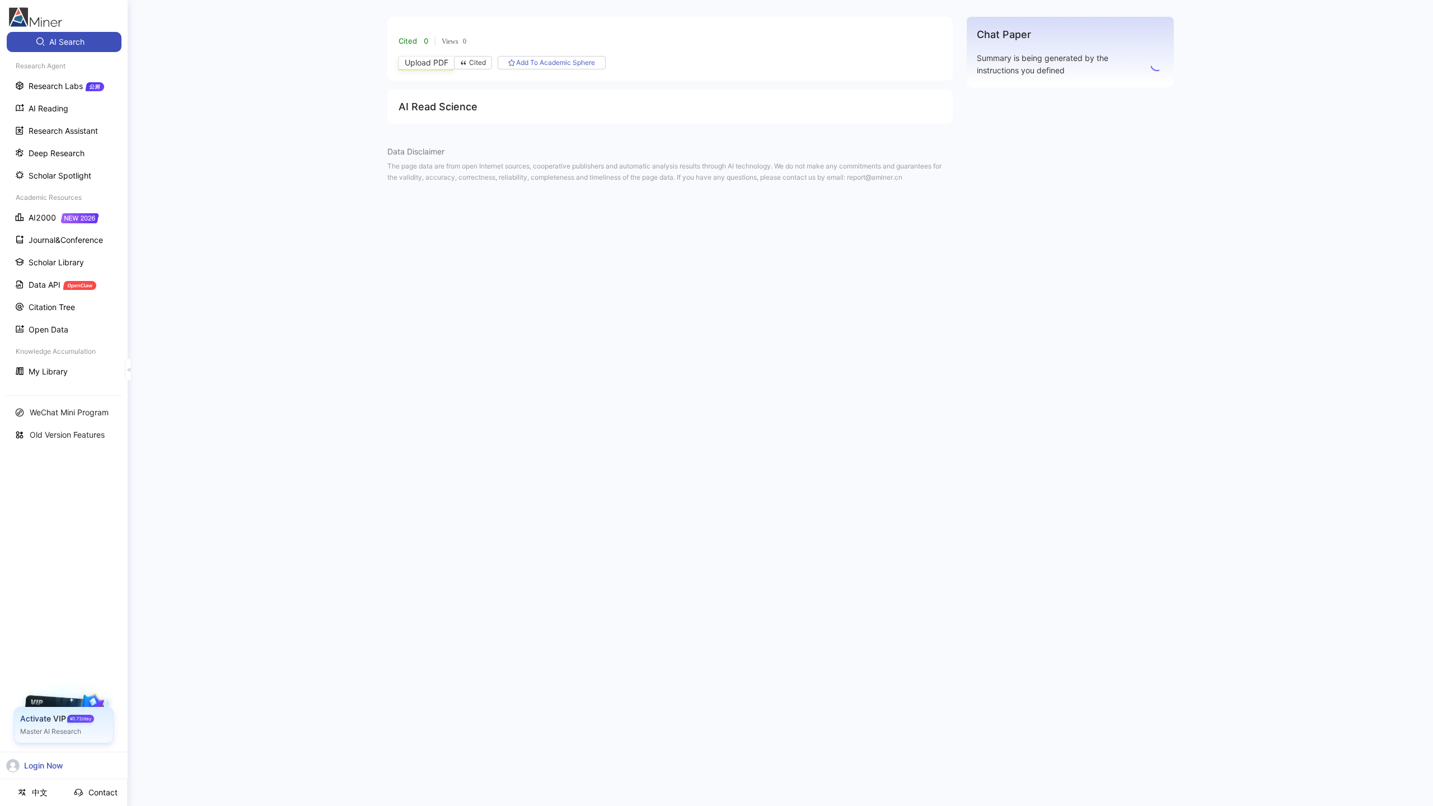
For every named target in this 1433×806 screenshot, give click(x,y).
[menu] (64, 208)
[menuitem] (64, 42)
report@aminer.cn (874, 177)
